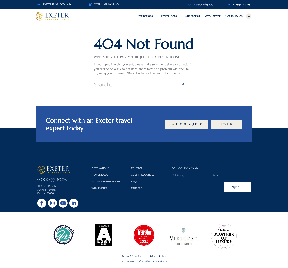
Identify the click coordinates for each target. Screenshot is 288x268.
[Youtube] (63, 203)
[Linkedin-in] (73, 203)
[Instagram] (52, 203)
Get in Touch (234, 16)
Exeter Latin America (107, 4)
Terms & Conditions (133, 256)
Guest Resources (142, 174)
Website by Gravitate (153, 261)
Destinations (144, 16)
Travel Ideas (169, 16)
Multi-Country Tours (106, 181)
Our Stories (192, 16)
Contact (136, 168)
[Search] (183, 84)
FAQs (134, 181)
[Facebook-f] (41, 203)
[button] (249, 16)
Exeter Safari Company (57, 4)
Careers (136, 188)
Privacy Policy (158, 256)
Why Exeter (212, 16)
